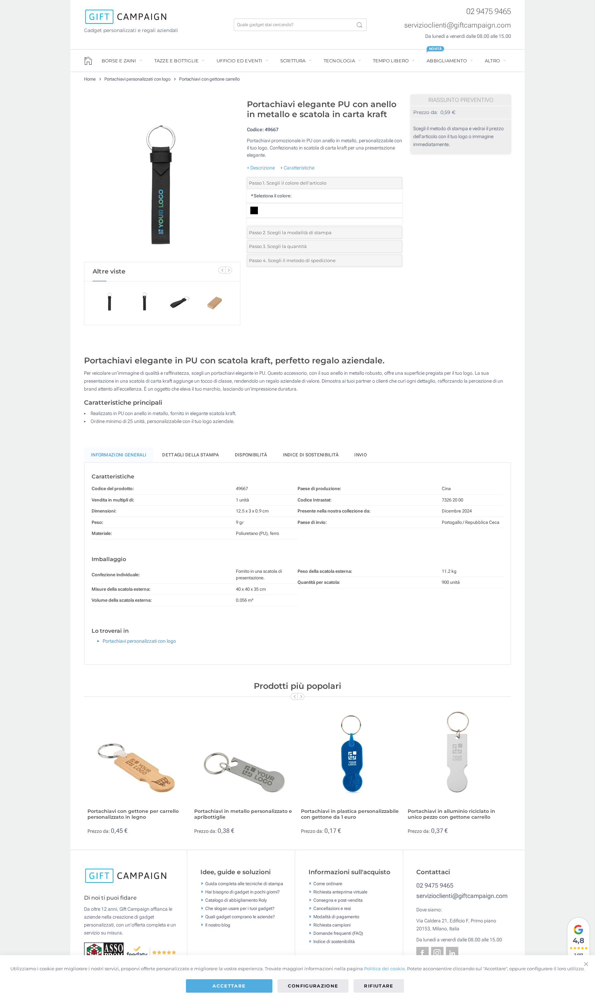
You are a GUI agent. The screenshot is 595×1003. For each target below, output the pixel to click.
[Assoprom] (105, 951)
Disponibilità (251, 454)
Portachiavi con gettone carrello (209, 79)
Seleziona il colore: (271, 195)
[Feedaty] (151, 951)
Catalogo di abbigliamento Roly (236, 900)
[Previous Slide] (221, 270)
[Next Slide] (228, 270)
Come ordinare (327, 883)
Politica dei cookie (384, 968)
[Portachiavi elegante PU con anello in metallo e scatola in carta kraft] (162, 179)
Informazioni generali (118, 454)
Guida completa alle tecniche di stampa (244, 883)
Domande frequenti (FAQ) (338, 933)
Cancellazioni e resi (332, 908)
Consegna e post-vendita (338, 900)
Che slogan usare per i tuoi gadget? (239, 908)
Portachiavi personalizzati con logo (137, 79)
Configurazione (313, 986)
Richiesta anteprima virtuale (340, 892)
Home (90, 79)
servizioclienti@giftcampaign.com (457, 25)
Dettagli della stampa (190, 454)
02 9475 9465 (488, 11)
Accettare (229, 986)
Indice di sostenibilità (311, 454)
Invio (360, 454)
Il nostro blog (217, 925)
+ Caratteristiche (297, 167)
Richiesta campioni (332, 925)
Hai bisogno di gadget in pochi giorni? (242, 892)
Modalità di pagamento (336, 916)
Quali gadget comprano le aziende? (240, 916)
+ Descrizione (261, 167)
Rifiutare (378, 986)
